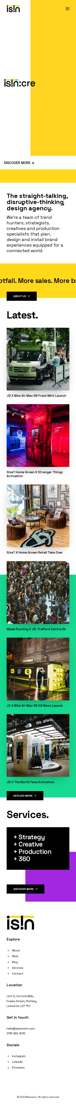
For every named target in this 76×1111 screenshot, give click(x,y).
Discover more (23, 889)
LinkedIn (17, 1062)
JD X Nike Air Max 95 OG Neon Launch (35, 706)
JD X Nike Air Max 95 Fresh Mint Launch (36, 396)
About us (19, 296)
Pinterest (18, 1067)
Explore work (23, 795)
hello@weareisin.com (21, 1028)
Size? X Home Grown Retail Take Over (35, 552)
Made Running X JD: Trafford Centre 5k (36, 629)
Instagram (18, 1056)
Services (17, 968)
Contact (17, 973)
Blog (15, 962)
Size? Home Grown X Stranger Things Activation (35, 474)
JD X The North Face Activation (30, 782)
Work (15, 956)
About (16, 950)
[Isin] (13, 8)
